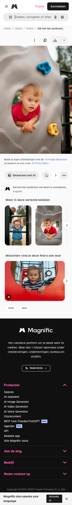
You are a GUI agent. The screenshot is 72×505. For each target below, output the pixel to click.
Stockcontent (12, 416)
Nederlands (36, 368)
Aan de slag (13, 451)
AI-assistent (11, 397)
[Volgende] (55, 175)
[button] (36, 368)
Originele (26, 53)
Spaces (9, 392)
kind (24, 308)
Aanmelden (58, 6)
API (6, 431)
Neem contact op (17, 474)
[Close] (67, 498)
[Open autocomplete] (8, 17)
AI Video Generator (16, 406)
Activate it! (54, 498)
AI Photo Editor (40, 163)
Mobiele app (12, 436)
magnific (17, 191)
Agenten (12, 426)
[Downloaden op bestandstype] (64, 40)
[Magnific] (36, 331)
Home (7, 28)
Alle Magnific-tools (16, 440)
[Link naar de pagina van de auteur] (7, 189)
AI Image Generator (56, 159)
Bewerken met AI (24, 175)
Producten (12, 385)
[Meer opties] (34, 40)
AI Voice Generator (16, 411)
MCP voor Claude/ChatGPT (25, 421)
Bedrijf (9, 462)
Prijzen (39, 6)
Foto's (29, 28)
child (11, 308)
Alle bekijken (41, 200)
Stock (18, 28)
